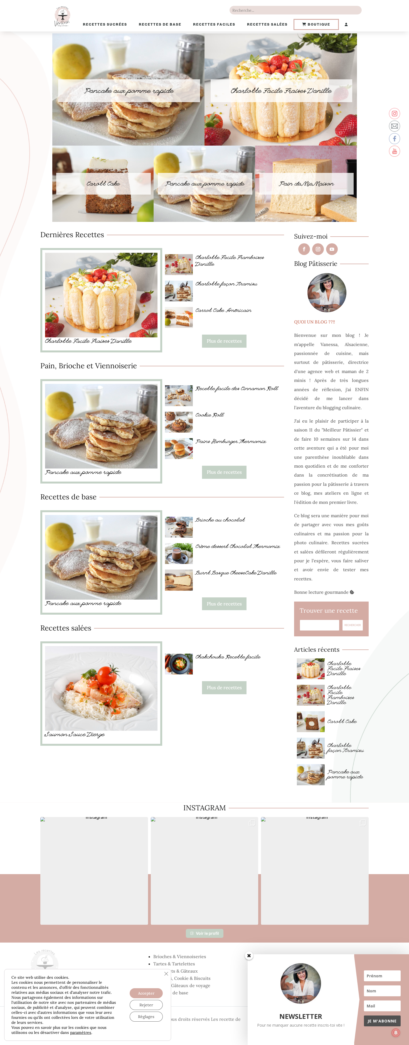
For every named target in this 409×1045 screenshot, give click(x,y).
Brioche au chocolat (220, 520)
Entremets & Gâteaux (175, 971)
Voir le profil (207, 933)
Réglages (146, 1016)
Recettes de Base (160, 24)
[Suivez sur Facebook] (304, 249)
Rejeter (146, 1004)
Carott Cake (342, 722)
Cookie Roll (210, 416)
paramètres (80, 1032)
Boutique (318, 24)
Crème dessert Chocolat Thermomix (238, 547)
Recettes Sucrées (105, 24)
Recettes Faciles (214, 24)
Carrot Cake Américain (224, 311)
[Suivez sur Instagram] (318, 249)
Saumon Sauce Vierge (75, 735)
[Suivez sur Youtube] (332, 249)
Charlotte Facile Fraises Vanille (281, 91)
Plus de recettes (224, 341)
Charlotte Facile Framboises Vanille (340, 695)
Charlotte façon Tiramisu (226, 284)
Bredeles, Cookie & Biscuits (182, 978)
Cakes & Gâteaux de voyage (181, 985)
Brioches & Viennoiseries (179, 956)
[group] (94, 871)
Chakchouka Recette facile (228, 657)
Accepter (146, 993)
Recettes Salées (267, 24)
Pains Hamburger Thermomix (231, 442)
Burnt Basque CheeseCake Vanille (236, 573)
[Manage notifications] (395, 1032)
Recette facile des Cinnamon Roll (237, 389)
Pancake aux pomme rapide (129, 91)
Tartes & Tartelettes (174, 963)
